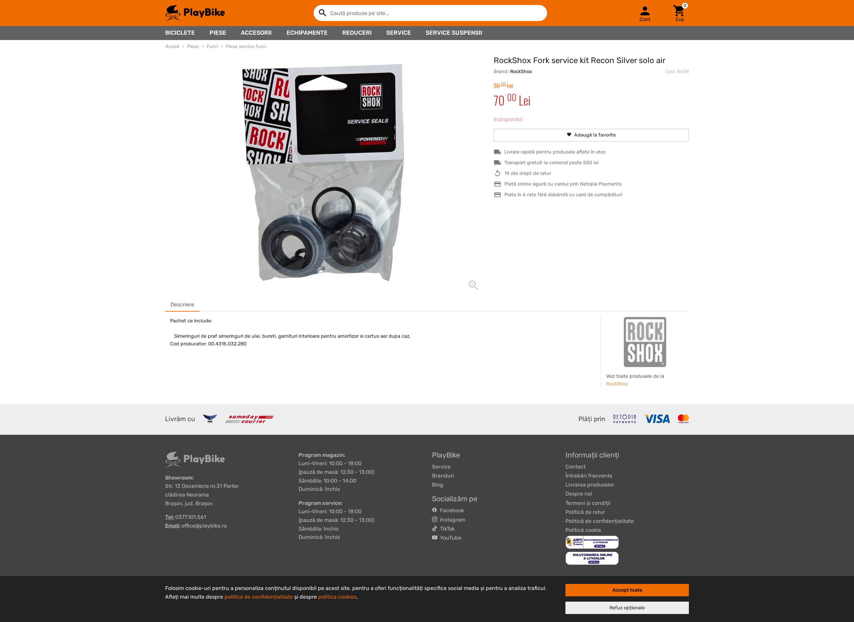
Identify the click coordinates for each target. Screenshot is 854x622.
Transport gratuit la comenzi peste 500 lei (551, 163)
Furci (212, 46)
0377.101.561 (190, 517)
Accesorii (256, 32)
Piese (217, 32)
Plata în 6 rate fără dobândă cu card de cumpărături (563, 195)
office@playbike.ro (204, 526)
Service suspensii (454, 32)
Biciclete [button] (180, 32)
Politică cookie (583, 530)
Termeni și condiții (587, 503)
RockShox (521, 71)
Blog (437, 485)
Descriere (182, 304)
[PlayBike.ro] (195, 13)
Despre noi (578, 494)
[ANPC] (592, 542)
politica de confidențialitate (259, 597)
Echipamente (307, 32)
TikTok (446, 529)
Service (398, 32)
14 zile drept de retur (527, 173)
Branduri (443, 476)
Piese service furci (246, 46)
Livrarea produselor (589, 485)
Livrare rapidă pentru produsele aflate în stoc (555, 152)
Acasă (172, 46)
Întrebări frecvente (588, 476)
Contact (575, 466)
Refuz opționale (627, 608)
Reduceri (357, 32)
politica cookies (337, 597)
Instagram (451, 520)
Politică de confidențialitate (599, 521)
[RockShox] (645, 342)
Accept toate (627, 590)
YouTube (449, 538)
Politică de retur (585, 512)
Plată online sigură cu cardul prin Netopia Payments (562, 184)
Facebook (450, 510)
